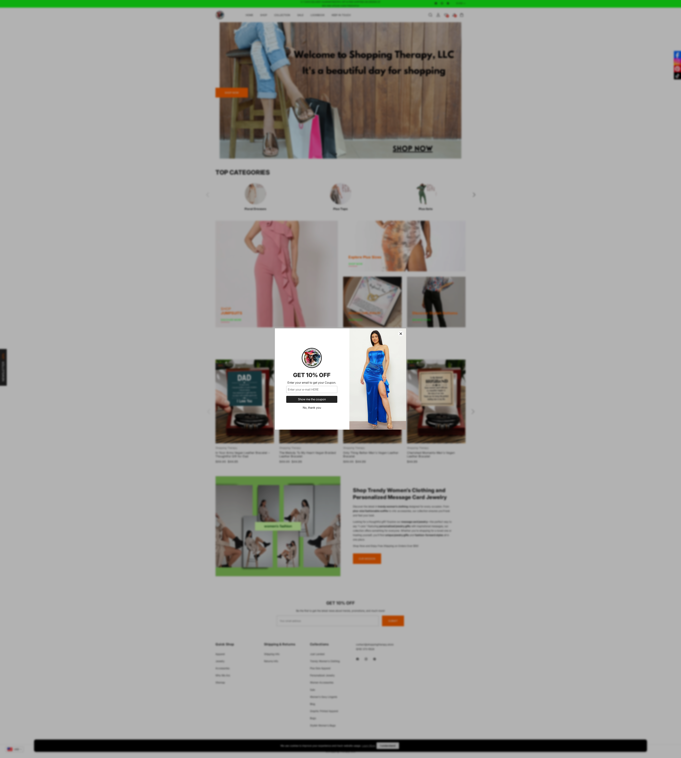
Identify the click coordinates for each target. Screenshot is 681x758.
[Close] (400, 333)
